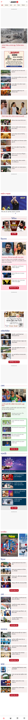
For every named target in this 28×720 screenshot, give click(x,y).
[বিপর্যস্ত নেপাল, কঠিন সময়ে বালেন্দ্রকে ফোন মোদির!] (6, 578)
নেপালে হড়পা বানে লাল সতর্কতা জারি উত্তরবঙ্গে (18, 71)
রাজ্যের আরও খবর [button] (14, 695)
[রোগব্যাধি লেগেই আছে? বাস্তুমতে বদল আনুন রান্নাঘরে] (6, 343)
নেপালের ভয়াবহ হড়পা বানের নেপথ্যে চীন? (19, 563)
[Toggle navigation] (1, 2)
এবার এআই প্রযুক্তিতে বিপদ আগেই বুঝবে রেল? (18, 348)
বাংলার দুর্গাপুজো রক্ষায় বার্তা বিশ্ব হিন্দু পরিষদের (18, 134)
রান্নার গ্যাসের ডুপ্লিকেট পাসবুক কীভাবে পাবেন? (18, 147)
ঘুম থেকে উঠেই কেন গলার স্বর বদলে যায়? (19, 355)
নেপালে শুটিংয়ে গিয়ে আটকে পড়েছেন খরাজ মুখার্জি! (18, 85)
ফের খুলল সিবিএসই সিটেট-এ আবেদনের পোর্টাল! (17, 618)
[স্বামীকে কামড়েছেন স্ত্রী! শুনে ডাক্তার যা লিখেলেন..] (6, 634)
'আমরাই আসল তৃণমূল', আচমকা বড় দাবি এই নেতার (18, 605)
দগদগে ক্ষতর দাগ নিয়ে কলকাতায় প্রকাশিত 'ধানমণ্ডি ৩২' (18, 653)
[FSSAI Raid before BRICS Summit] (6, 142)
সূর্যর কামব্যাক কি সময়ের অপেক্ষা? (18, 427)
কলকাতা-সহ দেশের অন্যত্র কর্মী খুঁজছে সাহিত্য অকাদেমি (18, 154)
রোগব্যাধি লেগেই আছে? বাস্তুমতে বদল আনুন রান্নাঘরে (19, 341)
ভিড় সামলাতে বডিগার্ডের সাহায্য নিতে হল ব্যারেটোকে (18, 435)
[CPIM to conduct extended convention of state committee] (7, 477)
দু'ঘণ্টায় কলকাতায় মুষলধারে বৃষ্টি (18, 500)
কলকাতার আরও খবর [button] (14, 660)
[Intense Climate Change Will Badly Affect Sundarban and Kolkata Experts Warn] (14, 225)
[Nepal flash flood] (6, 86)
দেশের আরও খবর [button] (14, 625)
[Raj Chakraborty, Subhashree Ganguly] (14, 107)
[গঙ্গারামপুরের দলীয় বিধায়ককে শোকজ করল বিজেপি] (6, 669)
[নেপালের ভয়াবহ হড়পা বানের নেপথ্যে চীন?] (6, 565)
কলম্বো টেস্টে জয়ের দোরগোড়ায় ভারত (18, 421)
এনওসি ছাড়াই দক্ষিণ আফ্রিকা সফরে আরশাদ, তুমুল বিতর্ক (13, 405)
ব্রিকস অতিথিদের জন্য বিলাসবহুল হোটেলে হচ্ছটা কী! (19, 141)
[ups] (6, 162)
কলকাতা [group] (6, 5)
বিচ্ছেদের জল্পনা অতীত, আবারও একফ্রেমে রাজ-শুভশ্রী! (13, 116)
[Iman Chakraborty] (6, 129)
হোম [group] (2, 5)
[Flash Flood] (6, 73)
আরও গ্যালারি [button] (14, 508)
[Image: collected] (6, 122)
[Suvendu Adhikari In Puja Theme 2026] (6, 93)
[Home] (14, 2)
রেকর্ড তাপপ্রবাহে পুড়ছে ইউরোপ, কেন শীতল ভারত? (19, 611)
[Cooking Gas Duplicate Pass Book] (6, 149)
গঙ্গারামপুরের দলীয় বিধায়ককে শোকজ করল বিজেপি (19, 668)
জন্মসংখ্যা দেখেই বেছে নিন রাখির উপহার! (19, 492)
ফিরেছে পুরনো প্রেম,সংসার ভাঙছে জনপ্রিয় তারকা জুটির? (18, 281)
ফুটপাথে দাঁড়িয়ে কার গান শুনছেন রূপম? (18, 274)
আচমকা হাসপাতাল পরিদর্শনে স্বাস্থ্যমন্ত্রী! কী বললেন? (19, 646)
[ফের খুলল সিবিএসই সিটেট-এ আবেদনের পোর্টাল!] (6, 620)
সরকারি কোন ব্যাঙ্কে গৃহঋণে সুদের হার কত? (19, 484)
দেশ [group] (15, 5)
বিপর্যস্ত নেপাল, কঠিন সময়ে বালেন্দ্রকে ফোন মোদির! (19, 576)
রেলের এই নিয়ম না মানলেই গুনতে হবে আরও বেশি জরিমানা (19, 598)
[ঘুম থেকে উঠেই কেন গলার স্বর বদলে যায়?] (6, 356)
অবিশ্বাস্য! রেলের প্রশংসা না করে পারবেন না (18, 681)
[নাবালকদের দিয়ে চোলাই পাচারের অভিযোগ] (6, 689)
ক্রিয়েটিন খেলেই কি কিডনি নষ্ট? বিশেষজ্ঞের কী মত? (18, 335)
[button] (26, 2)
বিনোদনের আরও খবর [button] (14, 288)
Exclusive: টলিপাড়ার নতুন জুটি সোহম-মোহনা (12, 257)
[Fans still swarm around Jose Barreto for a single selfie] (6, 436)
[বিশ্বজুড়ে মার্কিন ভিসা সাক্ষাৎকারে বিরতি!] (6, 585)
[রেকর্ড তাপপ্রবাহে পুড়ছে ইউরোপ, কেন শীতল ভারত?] (6, 613)
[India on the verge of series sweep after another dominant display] (6, 422)
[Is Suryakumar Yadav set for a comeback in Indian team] (6, 429)
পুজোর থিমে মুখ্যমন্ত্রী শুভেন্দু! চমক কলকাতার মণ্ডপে (18, 91)
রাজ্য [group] (11, 5)
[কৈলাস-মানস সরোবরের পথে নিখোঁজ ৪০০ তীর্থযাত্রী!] (6, 571)
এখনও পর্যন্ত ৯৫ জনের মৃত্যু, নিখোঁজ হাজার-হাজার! (13, 46)
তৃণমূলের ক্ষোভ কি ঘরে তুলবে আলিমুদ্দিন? (19, 476)
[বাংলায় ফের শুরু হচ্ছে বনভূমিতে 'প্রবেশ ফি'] (6, 676)
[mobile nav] (3, 718)
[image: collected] (14, 35)
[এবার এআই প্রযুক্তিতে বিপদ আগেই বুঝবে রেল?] (6, 350)
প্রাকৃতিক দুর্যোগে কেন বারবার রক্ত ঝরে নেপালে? (19, 168)
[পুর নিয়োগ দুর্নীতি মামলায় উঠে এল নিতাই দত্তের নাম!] (6, 641)
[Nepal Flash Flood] (6, 79)
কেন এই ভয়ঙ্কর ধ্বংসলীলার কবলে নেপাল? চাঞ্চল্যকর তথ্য (19, 78)
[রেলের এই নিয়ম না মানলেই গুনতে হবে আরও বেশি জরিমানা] (6, 599)
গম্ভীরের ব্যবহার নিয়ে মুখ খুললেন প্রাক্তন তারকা (18, 442)
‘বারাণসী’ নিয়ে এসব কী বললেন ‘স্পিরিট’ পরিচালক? (18, 267)
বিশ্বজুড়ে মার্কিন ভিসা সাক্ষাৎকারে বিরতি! (19, 583)
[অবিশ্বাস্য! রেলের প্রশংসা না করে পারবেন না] (6, 683)
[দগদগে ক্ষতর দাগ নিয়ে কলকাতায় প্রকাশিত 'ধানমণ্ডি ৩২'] (6, 655)
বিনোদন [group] (23, 5)
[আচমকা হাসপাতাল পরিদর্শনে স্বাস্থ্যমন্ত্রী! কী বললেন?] (6, 648)
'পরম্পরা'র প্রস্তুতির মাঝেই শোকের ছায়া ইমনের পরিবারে (19, 127)
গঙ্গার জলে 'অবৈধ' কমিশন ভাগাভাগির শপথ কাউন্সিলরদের (18, 161)
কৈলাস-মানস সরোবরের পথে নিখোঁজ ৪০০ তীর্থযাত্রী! (19, 570)
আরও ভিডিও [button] (14, 234)
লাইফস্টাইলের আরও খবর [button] (14, 362)
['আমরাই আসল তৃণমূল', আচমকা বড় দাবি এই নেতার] (6, 606)
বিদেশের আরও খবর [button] (14, 590)
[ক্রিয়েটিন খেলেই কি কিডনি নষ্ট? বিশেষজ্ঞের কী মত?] (6, 336)
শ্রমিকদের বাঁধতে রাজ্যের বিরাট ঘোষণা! (19, 120)
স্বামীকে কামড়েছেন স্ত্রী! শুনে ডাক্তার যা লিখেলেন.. (19, 633)
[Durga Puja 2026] (6, 136)
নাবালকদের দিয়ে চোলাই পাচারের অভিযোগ (18, 688)
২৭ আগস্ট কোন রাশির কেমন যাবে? (9, 471)
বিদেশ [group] (19, 5)
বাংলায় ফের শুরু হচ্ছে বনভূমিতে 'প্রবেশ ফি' (19, 675)
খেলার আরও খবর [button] (14, 449)
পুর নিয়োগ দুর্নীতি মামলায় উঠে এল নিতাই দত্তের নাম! (18, 640)
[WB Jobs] (6, 156)
